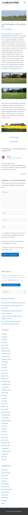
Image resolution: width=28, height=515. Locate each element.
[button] (14, 77)
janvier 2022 (4, 440)
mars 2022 (4, 434)
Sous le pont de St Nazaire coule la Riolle (13, 303)
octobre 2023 (5, 387)
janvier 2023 (4, 409)
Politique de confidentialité (14, 511)
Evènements (5, 484)
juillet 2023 (4, 393)
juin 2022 (4, 426)
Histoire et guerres (6, 489)
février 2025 (4, 345)
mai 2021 (4, 459)
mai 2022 (4, 429)
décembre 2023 (5, 381)
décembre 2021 (5, 443)
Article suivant (14, 142)
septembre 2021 (6, 451)
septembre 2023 (6, 390)
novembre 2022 (5, 415)
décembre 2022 (5, 412)
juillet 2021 (4, 454)
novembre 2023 (5, 384)
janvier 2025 (4, 348)
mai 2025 (4, 337)
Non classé (4, 495)
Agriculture (4, 470)
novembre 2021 (5, 445)
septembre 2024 (6, 359)
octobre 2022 (5, 418)
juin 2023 (4, 395)
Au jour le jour (5, 472)
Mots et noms (5, 492)
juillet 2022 (4, 423)
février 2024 (4, 376)
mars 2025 (4, 342)
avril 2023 (4, 401)
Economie (4, 478)
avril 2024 (4, 370)
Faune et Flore (5, 486)
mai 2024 (4, 367)
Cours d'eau (4, 475)
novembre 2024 (5, 353)
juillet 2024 (4, 362)
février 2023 (4, 406)
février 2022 (4, 437)
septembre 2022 (6, 420)
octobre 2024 (5, 356)
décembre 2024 (5, 351)
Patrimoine (4, 498)
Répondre (24, 174)
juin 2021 (4, 457)
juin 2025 (4, 334)
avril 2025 (4, 340)
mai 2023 (4, 398)
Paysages (4, 500)
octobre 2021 (5, 448)
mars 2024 (4, 373)
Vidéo (3, 503)
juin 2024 (4, 365)
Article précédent (14, 137)
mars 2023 (4, 404)
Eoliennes (4, 481)
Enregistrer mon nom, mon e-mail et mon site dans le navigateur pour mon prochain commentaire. (13, 235)
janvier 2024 (4, 379)
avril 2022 (4, 432)
